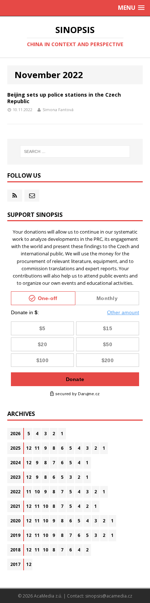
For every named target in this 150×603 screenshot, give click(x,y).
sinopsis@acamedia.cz (108, 596)
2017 (15, 564)
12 (28, 448)
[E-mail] (31, 196)
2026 (15, 433)
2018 (15, 550)
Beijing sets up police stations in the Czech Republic (64, 98)
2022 (15, 492)
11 (37, 448)
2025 (15, 448)
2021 (15, 506)
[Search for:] (75, 151)
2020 (15, 521)
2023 (15, 477)
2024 (15, 463)
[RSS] (14, 196)
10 (37, 492)
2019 (15, 535)
